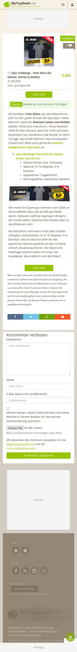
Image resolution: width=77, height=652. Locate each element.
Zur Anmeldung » (24, 589)
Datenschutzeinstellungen (24, 635)
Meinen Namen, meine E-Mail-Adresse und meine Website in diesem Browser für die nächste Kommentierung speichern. (38, 417)
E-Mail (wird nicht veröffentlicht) (27, 394)
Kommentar (14, 339)
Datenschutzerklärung (20, 444)
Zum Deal (39, 94)
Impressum (15, 627)
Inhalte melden (17, 631)
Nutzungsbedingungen (21, 448)
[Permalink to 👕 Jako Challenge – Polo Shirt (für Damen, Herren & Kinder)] (39, 51)
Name (10, 380)
